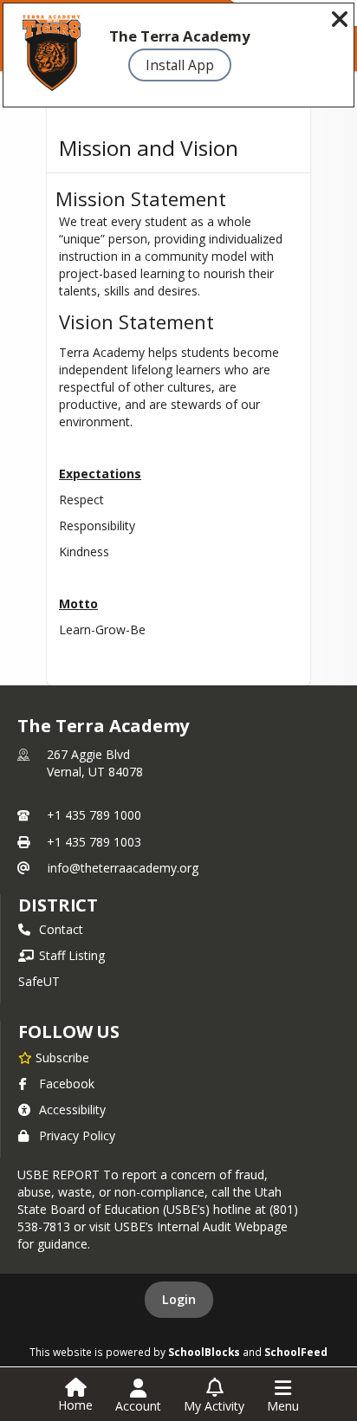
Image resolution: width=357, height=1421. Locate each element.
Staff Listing (72, 955)
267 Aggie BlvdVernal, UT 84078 (95, 763)
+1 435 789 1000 (94, 815)
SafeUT (39, 981)
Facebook (66, 1083)
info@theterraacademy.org (123, 868)
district (58, 905)
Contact (61, 929)
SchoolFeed (296, 1352)
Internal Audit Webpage (222, 1226)
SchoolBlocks (204, 1352)
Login (179, 1299)
